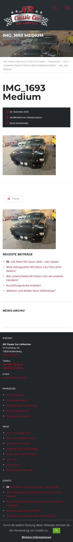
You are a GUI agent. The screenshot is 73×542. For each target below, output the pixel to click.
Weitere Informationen (36, 537)
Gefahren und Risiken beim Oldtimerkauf (30, 290)
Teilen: (16, 198)
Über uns (11, 459)
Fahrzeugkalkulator (17, 410)
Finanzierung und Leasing (21, 405)
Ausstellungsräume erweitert (23, 285)
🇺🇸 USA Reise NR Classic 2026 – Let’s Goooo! (32, 261)
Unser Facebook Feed (18, 433)
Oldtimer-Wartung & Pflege (22, 448)
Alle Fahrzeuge (15, 394)
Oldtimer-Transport (17, 443)
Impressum (13, 464)
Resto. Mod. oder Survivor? (22, 454)
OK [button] (56, 530)
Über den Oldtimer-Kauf (20, 438)
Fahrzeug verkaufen (18, 416)
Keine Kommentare (19, 123)
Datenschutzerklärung (19, 470)
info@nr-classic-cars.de (15, 377)
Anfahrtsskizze (10, 354)
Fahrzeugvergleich (17, 400)
